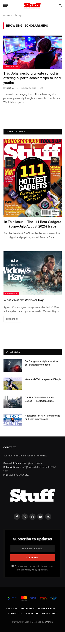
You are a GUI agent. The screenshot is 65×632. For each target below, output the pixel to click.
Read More (12, 319)
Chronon (48, 622)
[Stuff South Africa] (32, 5)
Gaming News (11, 66)
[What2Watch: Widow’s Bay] (33, 273)
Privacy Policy (30, 569)
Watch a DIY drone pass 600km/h (43, 379)
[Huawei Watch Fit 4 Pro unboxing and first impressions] (13, 420)
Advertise (32, 613)
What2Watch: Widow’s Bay (24, 300)
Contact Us (15, 613)
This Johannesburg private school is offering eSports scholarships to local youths (32, 78)
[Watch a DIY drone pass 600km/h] (13, 383)
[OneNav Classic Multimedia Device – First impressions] (13, 402)
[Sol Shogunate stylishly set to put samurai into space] (13, 365)
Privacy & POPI (47, 609)
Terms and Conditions (20, 609)
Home (6, 15)
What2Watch (11, 293)
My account (49, 613)
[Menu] (5, 5)
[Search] (60, 5)
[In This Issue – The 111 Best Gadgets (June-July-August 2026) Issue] (33, 178)
